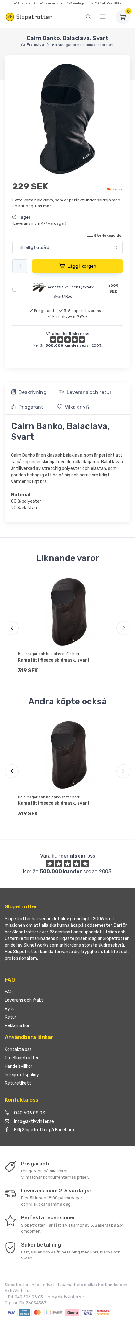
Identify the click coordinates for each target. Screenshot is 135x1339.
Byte (10, 1008)
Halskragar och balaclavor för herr (83, 45)
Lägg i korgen (81, 266)
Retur (10, 1017)
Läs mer (43, 206)
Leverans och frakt (24, 1000)
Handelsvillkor (18, 1066)
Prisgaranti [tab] (32, 407)
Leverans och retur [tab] (89, 392)
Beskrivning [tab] (32, 392)
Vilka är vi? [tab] (77, 407)
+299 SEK (113, 288)
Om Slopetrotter (22, 1058)
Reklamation (17, 1025)
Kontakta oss (18, 1049)
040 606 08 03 (29, 1113)
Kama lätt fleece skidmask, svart (53, 660)
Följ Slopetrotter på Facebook (44, 1130)
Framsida (35, 44)
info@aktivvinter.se (34, 1121)
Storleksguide (108, 235)
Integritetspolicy (22, 1074)
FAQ (9, 991)
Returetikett (18, 1083)
